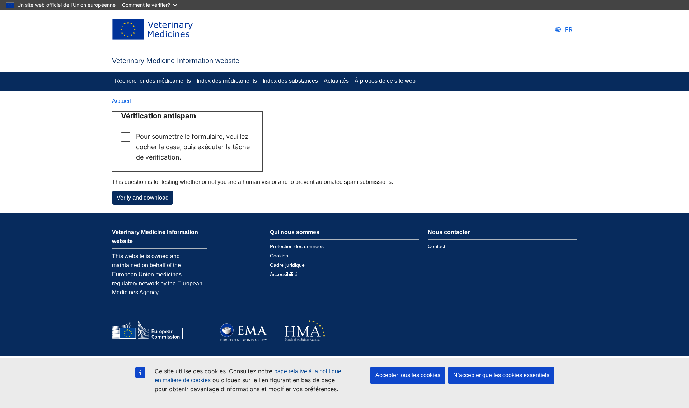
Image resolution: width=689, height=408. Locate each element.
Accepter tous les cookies (407, 375)
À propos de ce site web (385, 81)
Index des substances (290, 81)
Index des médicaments (227, 81)
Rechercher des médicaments (153, 81)
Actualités (336, 81)
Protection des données (297, 246)
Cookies (279, 255)
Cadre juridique (287, 265)
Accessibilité (283, 274)
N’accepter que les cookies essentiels (501, 375)
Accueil (121, 101)
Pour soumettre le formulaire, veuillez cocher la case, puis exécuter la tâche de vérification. (193, 147)
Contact (436, 246)
